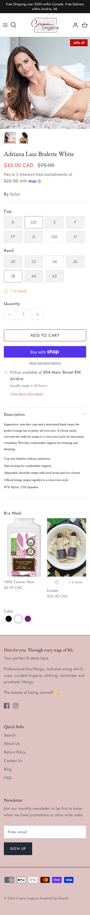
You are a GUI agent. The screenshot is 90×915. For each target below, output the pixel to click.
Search (10, 735)
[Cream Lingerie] (45, 25)
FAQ (7, 778)
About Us (12, 743)
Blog (8, 769)
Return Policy (15, 752)
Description (14, 414)
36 (75, 261)
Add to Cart (45, 335)
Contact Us (13, 761)
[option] (45, 83)
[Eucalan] (66, 547)
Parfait (15, 194)
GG (54, 237)
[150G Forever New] (23, 547)
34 (54, 261)
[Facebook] (6, 705)
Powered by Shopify (54, 898)
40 (33, 276)
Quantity (12, 304)
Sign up (18, 848)
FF (13, 237)
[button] (8, 618)
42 (54, 276)
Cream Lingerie (27, 898)
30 (13, 261)
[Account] (74, 25)
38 (13, 276)
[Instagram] (15, 705)
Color (8, 611)
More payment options (45, 363)
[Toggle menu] (5, 25)
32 (33, 261)
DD (34, 222)
